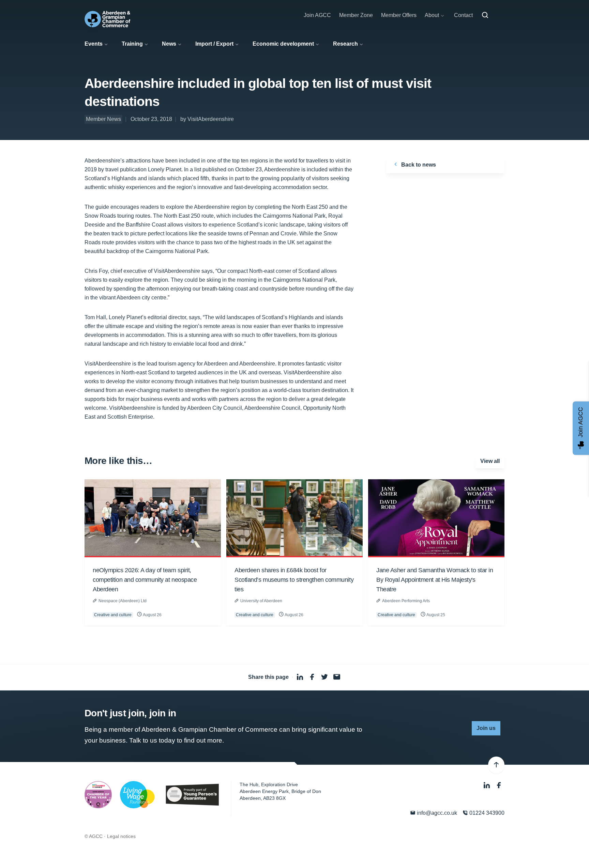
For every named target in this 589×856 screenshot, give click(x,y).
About (432, 15)
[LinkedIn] (487, 785)
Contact (463, 15)
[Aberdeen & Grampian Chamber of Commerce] (107, 19)
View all (490, 461)
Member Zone (356, 15)
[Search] (485, 15)
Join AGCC (317, 15)
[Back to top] (496, 765)
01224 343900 (486, 813)
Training (132, 44)
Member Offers (399, 15)
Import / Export (214, 44)
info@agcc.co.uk (436, 813)
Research (345, 44)
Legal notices (121, 836)
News (169, 44)
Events (94, 44)
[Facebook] (499, 785)
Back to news (418, 165)
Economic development (283, 44)
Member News (103, 119)
